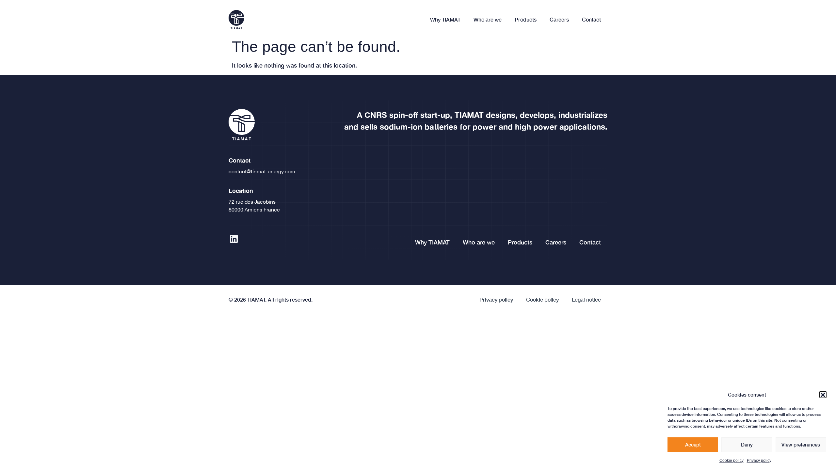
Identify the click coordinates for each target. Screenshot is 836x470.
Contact (591, 19)
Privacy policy (759, 460)
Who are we (488, 19)
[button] (823, 395)
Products (526, 19)
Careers (559, 19)
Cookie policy (731, 460)
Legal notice (586, 299)
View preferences (800, 445)
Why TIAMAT (445, 19)
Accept (693, 445)
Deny (747, 445)
